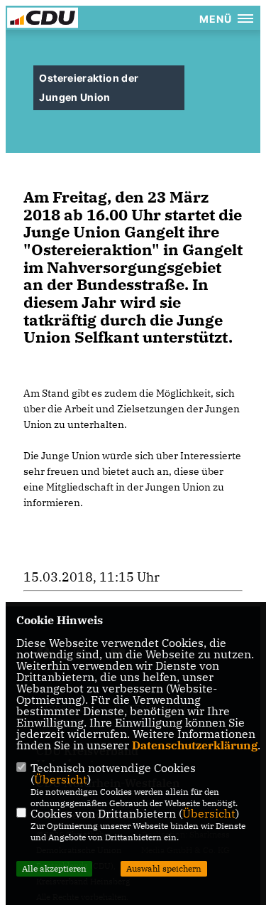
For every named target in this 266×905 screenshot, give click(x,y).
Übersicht (60, 779)
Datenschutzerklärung (194, 745)
